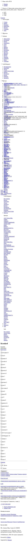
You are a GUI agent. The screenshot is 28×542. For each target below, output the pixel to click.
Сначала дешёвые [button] (5, 475)
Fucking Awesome (8, 114)
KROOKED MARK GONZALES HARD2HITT (13, 496)
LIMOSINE (7, 271)
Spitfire (5, 304)
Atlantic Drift (7, 223)
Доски (5, 69)
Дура (5, 320)
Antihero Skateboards (9, 222)
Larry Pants (6, 134)
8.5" (3, 468)
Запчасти (6, 78)
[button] (3, 349)
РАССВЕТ (6, 187)
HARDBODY (7, 252)
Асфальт (6, 319)
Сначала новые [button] (5, 472)
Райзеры (6, 76)
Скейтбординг (5, 435)
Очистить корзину (8, 135)
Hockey (6, 259)
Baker (5, 225)
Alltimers (6, 221)
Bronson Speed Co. (8, 228)
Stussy (5, 305)
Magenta (6, 277)
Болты (5, 75)
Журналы (4, 370)
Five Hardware (7, 110)
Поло (5, 60)
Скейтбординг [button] (7, 193)
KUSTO (6, 267)
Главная (3, 18)
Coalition (6, 99)
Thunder (6, 309)
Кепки (5, 41)
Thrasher (6, 308)
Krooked (6, 130)
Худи (5, 44)
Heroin (5, 123)
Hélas (5, 121)
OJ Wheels (6, 281)
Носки (5, 55)
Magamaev (6, 141)
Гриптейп (6, 68)
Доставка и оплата (5, 514)
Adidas (5, 219)
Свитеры (6, 61)
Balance (6, 226)
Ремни (5, 23)
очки (5, 30)
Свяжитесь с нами (17, 515)
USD (8, 89)
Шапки (6, 54)
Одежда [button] (6, 162)
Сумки (5, 22)
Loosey (5, 138)
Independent (7, 125)
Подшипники (7, 66)
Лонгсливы (7, 38)
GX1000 (6, 250)
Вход (8, 101)
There (5, 306)
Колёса (5, 72)
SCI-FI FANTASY (8, 292)
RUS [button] (5, 91)
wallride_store (7, 508)
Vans (5, 312)
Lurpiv (5, 274)
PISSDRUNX (7, 284)
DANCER (6, 103)
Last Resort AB (7, 270)
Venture (6, 313)
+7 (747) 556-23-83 (5, 504)
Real (5, 288)
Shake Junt (6, 294)
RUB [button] (5, 13)
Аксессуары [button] (7, 139)
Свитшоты (6, 43)
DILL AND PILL (8, 242)
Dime (5, 243)
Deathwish (6, 104)
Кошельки (6, 26)
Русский (9, 92)
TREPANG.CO (8, 176)
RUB (8, 88)
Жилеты (6, 53)
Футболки (6, 40)
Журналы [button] (6, 156)
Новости (3, 191)
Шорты (6, 47)
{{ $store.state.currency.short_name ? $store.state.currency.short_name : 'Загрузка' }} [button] (15, 84)
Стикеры (6, 29)
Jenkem (5, 127)
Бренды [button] (6, 212)
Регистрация (10, 102)
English (5, 5)
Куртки (6, 51)
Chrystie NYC (7, 232)
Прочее (6, 27)
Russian (6, 4)
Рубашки (6, 58)
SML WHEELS (8, 299)
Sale (2, 193)
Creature (6, 235)
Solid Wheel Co (8, 166)
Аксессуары (7, 333)
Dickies (5, 106)
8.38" (4, 465)
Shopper (10, 540)
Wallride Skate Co (8, 315)
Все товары (7, 145)
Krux (5, 266)
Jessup (5, 128)
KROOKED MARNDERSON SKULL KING (12, 486)
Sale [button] (5, 326)
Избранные (4, 194)
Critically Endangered (9, 236)
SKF (5, 297)
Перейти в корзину (9, 137)
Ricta (5, 290)
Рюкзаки (6, 25)
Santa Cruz (6, 291)
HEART (6, 120)
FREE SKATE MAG (9, 246)
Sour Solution (7, 302)
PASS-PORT (7, 148)
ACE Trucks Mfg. (8, 218)
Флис (5, 45)
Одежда (3, 394)
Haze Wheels (7, 253)
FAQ (2, 190)
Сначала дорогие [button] (22, 474)
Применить (3, 471)
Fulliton (9, 537)
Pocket (5, 285)
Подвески (6, 73)
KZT (8, 86)
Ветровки (6, 50)
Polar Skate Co (7, 287)
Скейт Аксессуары (9, 71)
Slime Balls (6, 163)
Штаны (6, 48)
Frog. (5, 113)
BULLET (6, 94)
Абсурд (6, 318)
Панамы (6, 57)
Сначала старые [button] (5, 474)
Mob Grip (6, 144)
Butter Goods (7, 230)
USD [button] (5, 15)
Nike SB (6, 280)
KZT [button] (5, 12)
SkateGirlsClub (7, 295)
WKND (6, 316)
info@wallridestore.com (10, 506)
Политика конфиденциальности (8, 515)
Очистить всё (4, 478)
